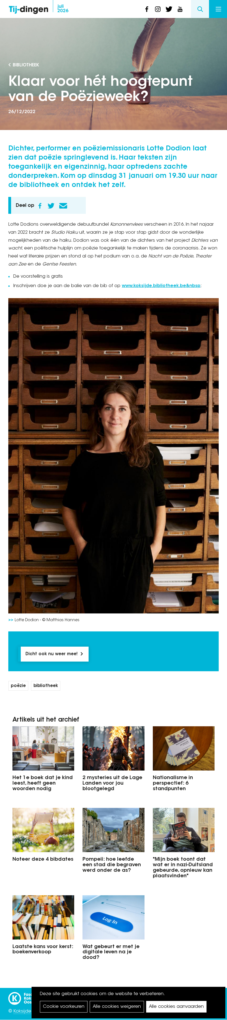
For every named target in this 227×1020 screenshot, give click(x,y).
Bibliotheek (26, 65)
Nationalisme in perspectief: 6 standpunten (173, 784)
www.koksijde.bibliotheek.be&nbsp (161, 286)
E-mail (63, 206)
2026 (62, 8)
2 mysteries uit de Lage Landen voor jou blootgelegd (112, 784)
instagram (157, 9)
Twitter (50, 206)
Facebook (39, 206)
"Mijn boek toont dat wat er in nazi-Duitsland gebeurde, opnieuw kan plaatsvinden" (183, 867)
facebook (146, 9)
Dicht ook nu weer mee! (51, 654)
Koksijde (22, 1011)
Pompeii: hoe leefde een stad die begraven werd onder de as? (111, 865)
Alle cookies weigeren (117, 1007)
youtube (179, 9)
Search (200, 9)
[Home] (28, 8)
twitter (168, 9)
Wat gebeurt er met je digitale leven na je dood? (111, 952)
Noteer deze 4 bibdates (42, 859)
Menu (218, 9)
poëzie (18, 686)
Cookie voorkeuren (63, 1007)
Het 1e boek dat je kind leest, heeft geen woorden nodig (42, 784)
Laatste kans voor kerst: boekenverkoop (42, 949)
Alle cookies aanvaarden (176, 1007)
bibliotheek (45, 686)
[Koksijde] (30, 996)
